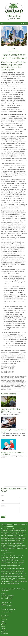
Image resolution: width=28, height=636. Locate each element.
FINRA (2, 560)
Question (3, 505)
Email (2, 500)
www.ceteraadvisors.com (13, 583)
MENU (23, 23)
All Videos (3, 631)
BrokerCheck (10, 526)
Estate (2, 621)
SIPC (6, 560)
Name (2, 495)
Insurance (3, 623)
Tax (2, 624)
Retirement (4, 618)
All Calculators (4, 633)
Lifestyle (3, 628)
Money (3, 626)
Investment (4, 619)
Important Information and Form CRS (10, 588)
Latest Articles (4, 630)
